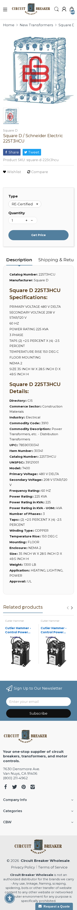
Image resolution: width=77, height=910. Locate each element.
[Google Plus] (32, 787)
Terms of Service (53, 867)
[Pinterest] (23, 787)
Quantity (16, 213)
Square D (10, 130)
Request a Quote (56, 906)
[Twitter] (14, 787)
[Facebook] (5, 787)
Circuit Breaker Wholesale (45, 861)
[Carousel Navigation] (70, 608)
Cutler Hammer (14, 620)
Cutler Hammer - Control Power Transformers (18, 630)
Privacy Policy (22, 867)
